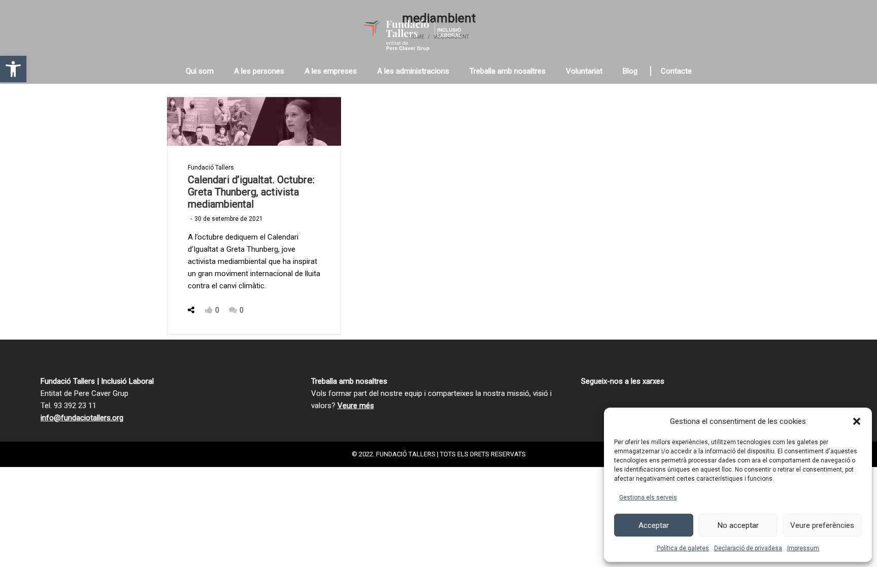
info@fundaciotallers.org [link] (82, 417)
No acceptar (738, 525)
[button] (857, 421)
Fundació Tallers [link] (211, 167)
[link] (13, 69)
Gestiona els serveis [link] (648, 497)
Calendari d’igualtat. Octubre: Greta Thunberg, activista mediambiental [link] (251, 192)
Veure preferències (822, 525)
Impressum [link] (803, 548)
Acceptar (653, 525)
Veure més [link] (356, 405)
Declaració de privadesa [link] (748, 548)
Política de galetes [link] (683, 548)
